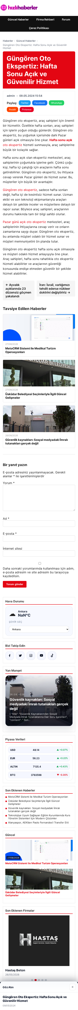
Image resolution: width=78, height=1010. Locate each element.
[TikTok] (52, 655)
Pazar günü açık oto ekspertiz (24, 222)
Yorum (9, 483)
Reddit (12, 109)
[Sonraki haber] (66, 681)
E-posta (10, 533)
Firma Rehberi (45, 19)
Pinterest (26, 109)
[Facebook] (9, 655)
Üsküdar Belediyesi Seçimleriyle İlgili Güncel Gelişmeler (34, 802)
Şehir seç (15, 621)
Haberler (8, 40)
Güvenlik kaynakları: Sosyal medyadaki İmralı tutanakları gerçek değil (34, 810)
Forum (66, 19)
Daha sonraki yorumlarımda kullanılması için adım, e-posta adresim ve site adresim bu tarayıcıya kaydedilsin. (38, 572)
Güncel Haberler (18, 19)
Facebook (39, 102)
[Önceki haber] (58, 681)
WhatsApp (56, 102)
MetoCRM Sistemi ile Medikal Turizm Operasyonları (38, 796)
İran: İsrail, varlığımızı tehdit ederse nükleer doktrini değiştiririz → (54, 288)
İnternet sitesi (12, 548)
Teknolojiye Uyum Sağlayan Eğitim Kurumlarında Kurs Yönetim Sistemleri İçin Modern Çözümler (39, 817)
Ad (6, 518)
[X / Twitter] (20, 655)
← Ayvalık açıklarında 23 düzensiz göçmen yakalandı (18, 290)
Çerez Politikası (39, 28)
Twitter (24, 102)
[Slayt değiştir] (32, 980)
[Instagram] (31, 655)
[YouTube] (41, 655)
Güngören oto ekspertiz (20, 190)
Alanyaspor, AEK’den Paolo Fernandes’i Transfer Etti (38, 822)
